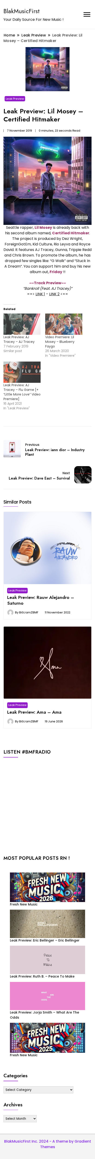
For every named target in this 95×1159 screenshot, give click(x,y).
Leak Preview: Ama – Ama (34, 712)
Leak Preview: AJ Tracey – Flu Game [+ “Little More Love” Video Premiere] (22, 392)
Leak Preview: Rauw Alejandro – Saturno (40, 600)
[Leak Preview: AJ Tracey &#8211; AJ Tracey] (22, 324)
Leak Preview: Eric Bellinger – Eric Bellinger (45, 940)
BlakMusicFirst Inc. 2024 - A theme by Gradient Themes (47, 1144)
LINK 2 (54, 294)
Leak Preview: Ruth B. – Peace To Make (42, 976)
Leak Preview (15, 99)
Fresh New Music (24, 904)
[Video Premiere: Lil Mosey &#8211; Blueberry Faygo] (63, 324)
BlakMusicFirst (21, 11)
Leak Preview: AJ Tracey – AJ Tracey (19, 339)
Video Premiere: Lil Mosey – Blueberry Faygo (59, 342)
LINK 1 (40, 294)
